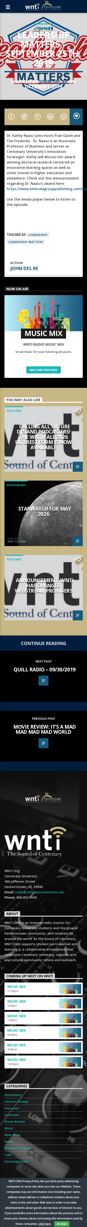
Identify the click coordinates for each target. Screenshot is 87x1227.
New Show (12, 1135)
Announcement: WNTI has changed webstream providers (44, 585)
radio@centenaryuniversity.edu (39, 892)
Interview (11, 1115)
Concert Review (16, 1101)
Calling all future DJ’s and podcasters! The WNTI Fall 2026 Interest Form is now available (43, 437)
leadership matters (25, 242)
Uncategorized (15, 1161)
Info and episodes (43, 370)
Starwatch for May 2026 (44, 511)
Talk (7, 1155)
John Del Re (53, 82)
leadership (38, 235)
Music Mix (16, 986)
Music (8, 1128)
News (8, 1141)
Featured (43, 28)
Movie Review (14, 1121)
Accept (62, 1224)
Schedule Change (17, 1148)
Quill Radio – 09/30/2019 (44, 669)
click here (45, 1224)
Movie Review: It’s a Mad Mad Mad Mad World (44, 729)
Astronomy (16, 485)
